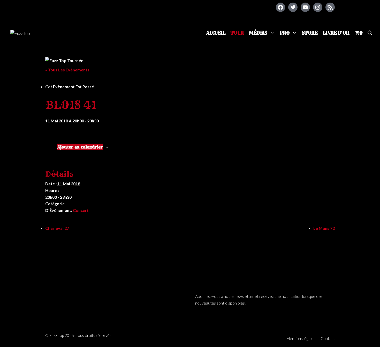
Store (310, 33)
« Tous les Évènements (67, 69)
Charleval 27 (57, 228)
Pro (285, 33)
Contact (328, 338)
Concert (81, 210)
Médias (258, 33)
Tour (237, 33)
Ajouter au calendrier (80, 147)
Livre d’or (336, 33)
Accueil (215, 33)
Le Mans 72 (324, 228)
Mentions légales (300, 338)
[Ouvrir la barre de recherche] (370, 33)
